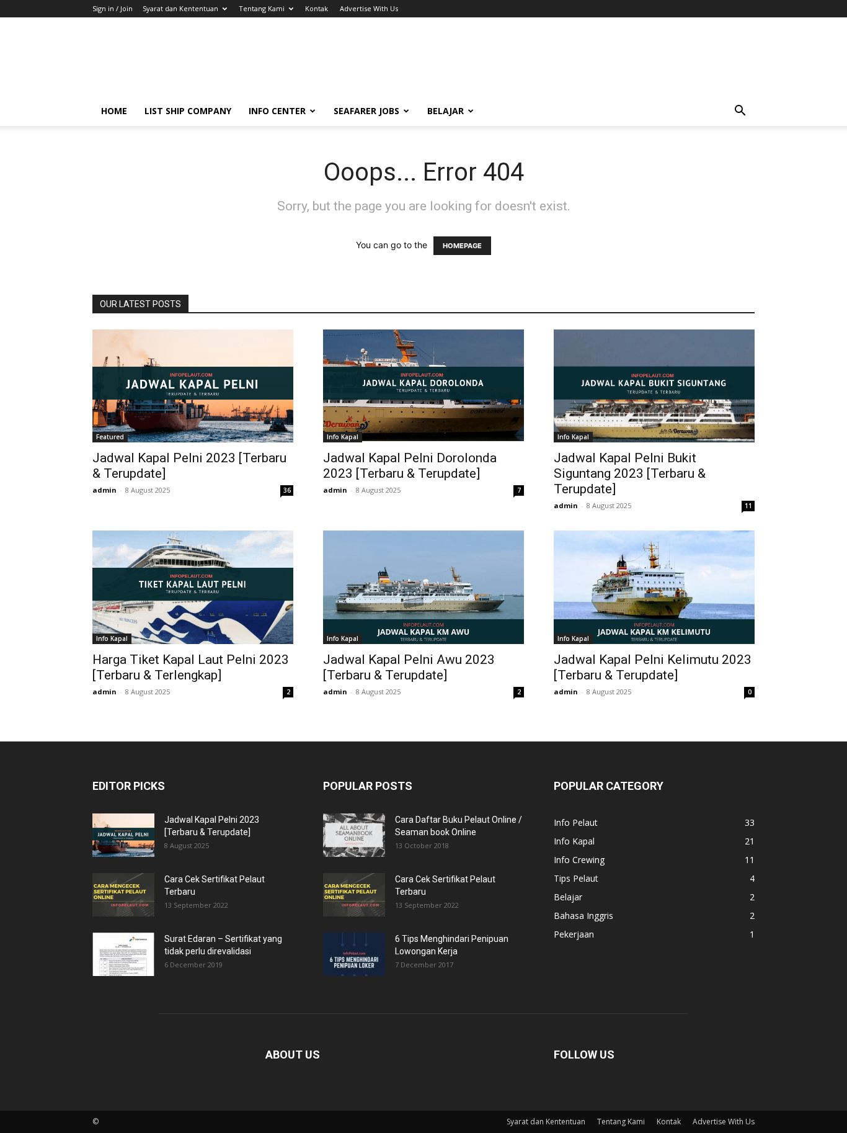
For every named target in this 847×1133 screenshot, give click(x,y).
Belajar (445, 111)
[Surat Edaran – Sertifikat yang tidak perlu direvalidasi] (123, 954)
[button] (740, 112)
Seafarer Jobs (366, 111)
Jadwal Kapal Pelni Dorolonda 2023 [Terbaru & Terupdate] (410, 465)
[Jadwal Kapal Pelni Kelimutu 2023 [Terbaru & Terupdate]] (654, 587)
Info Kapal (342, 436)
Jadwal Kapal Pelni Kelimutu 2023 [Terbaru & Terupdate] (653, 667)
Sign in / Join (112, 8)
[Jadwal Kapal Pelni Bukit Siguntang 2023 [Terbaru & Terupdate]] (654, 385)
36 (287, 490)
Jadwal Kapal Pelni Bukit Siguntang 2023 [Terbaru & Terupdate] (630, 473)
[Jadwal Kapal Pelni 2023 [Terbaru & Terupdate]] (192, 385)
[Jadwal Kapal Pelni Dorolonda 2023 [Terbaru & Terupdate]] (423, 385)
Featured (110, 436)
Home (114, 111)
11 (748, 505)
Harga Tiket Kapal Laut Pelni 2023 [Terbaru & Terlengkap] (190, 667)
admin (104, 490)
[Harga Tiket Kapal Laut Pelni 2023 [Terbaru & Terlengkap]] (192, 587)
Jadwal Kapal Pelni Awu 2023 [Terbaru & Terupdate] (409, 667)
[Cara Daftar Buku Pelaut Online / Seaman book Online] (354, 835)
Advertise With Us (369, 8)
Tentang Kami (262, 8)
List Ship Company (187, 111)
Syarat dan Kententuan (180, 8)
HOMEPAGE (462, 245)
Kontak (316, 8)
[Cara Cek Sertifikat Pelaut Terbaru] (123, 894)
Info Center (277, 111)
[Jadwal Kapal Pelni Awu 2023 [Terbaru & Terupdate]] (423, 587)
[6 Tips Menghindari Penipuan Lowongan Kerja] (354, 954)
